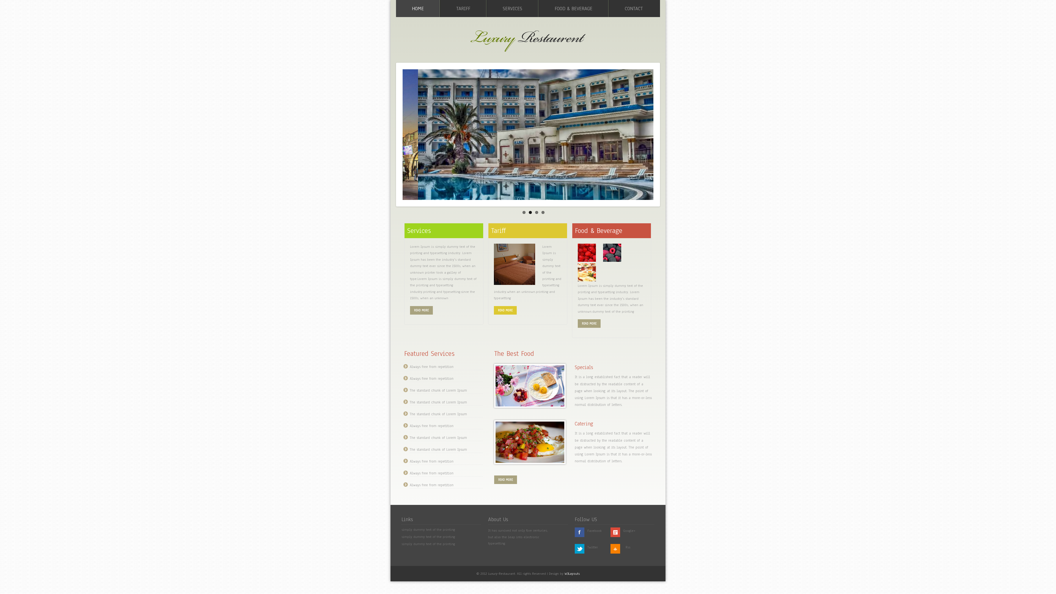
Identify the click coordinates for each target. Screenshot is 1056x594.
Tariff (463, 8)
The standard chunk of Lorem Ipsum (438, 390)
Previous (391, 133)
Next (665, 133)
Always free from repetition (431, 366)
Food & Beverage (573, 8)
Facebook (594, 531)
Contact (634, 8)
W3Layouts (572, 573)
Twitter (592, 547)
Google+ (629, 531)
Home (418, 8)
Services (512, 8)
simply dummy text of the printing (428, 529)
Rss (628, 547)
